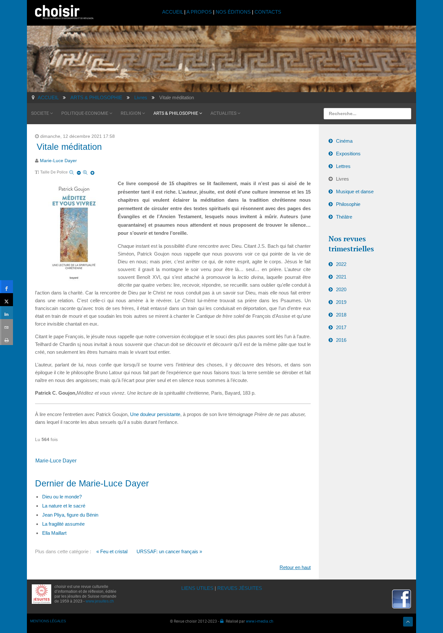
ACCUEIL (173, 12)
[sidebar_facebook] (6, 286)
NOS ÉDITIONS (233, 12)
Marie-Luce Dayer (58, 160)
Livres (342, 179)
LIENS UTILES (197, 588)
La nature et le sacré (63, 505)
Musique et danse (355, 191)
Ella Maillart (54, 533)
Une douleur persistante (155, 414)
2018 (341, 314)
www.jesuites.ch (100, 601)
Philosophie (348, 204)
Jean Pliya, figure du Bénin (70, 515)
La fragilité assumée (63, 524)
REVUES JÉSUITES (239, 588)
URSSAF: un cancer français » (169, 551)
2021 (341, 277)
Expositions (348, 153)
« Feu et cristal (111, 551)
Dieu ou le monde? (62, 496)
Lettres (343, 166)
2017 (341, 327)
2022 (341, 264)
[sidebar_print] (6, 338)
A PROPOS (199, 12)
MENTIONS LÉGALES (48, 621)
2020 (341, 289)
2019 (341, 302)
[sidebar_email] (6, 325)
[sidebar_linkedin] (6, 312)
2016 (341, 340)
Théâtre (344, 217)
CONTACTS (268, 12)
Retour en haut (295, 567)
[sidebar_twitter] (6, 299)
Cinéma (344, 141)
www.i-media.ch (259, 621)
